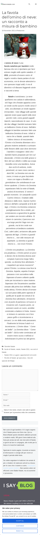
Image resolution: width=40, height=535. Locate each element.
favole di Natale (9, 349)
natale (18, 349)
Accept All (20, 521)
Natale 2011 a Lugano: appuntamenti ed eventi (20, 355)
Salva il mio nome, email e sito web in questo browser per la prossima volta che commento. (20, 411)
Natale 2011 (25, 349)
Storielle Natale (9, 346)
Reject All (20, 531)
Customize (20, 526)
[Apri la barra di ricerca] (29, 4)
